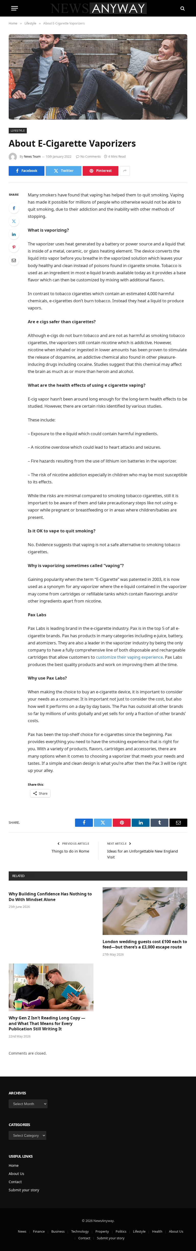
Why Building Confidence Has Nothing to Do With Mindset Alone (50, 896)
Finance (39, 1231)
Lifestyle (18, 130)
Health (157, 1231)
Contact (15, 1181)
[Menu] (14, 8)
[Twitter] (14, 221)
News (22, 1231)
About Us (16, 1173)
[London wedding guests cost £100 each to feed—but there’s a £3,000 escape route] (145, 911)
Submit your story (24, 1189)
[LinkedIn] (14, 234)
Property (102, 1231)
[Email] (14, 260)
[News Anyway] (98, 8)
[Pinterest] (14, 247)
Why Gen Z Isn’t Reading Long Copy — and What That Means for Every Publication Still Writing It (47, 1023)
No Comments (90, 156)
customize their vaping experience (129, 657)
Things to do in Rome (70, 851)
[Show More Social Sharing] (125, 171)
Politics (121, 1231)
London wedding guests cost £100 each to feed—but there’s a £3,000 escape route (145, 944)
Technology (80, 1231)
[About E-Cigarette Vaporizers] (98, 77)
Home (14, 1165)
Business (58, 1231)
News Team (32, 156)
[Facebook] (14, 208)
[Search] (182, 8)
